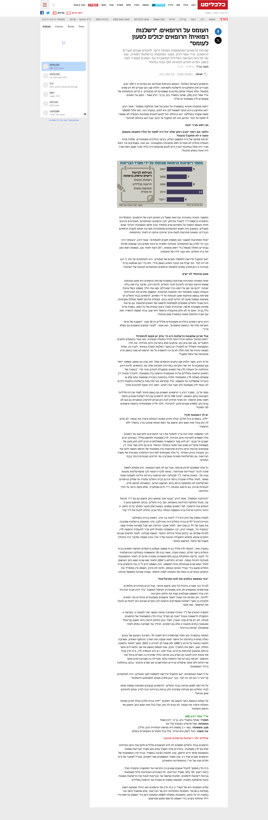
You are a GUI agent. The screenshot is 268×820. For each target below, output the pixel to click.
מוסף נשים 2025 (121, 19)
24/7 (193, 5)
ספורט (120, 5)
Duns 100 (159, 19)
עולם (128, 5)
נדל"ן (170, 5)
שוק (178, 5)
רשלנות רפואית (185, 74)
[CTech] (93, 5)
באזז (185, 5)
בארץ (136, 5)
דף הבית (224, 13)
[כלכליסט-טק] (158, 5)
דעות (193, 19)
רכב (202, 19)
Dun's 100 (79, 5)
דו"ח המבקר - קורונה (80, 19)
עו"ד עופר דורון (167, 74)
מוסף (103, 5)
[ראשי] (213, 4)
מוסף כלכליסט (141, 19)
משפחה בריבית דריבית (53, 19)
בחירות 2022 (102, 19)
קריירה (183, 19)
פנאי (111, 5)
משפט (145, 5)
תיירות (172, 19)
